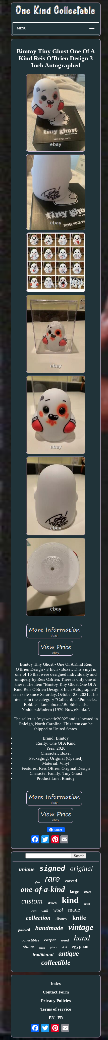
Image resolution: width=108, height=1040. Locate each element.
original (81, 868)
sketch (52, 903)
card (33, 911)
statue (28, 946)
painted (24, 930)
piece (53, 947)
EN (52, 1017)
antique (69, 954)
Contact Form (56, 992)
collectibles (30, 940)
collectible (55, 962)
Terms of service (55, 1009)
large (74, 891)
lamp (42, 947)
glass (37, 882)
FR (60, 1017)
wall (44, 911)
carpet (50, 939)
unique (26, 869)
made (74, 910)
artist (87, 903)
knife (79, 917)
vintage (80, 927)
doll (64, 947)
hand (82, 937)
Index (55, 983)
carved (71, 881)
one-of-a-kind (43, 889)
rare (52, 878)
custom (32, 901)
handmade (49, 928)
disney (61, 918)
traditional (43, 954)
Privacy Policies (56, 1000)
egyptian (80, 946)
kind (70, 900)
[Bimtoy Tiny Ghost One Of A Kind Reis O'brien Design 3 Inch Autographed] (56, 113)
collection (38, 918)
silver (87, 892)
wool (58, 910)
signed (52, 868)
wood (65, 940)
